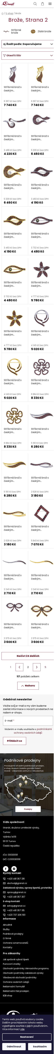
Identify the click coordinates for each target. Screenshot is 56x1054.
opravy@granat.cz (16, 892)
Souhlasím (40, 1046)
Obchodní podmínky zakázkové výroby (23, 972)
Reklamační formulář (14, 986)
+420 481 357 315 (15, 910)
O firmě (7, 938)
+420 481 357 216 (16, 878)
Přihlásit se (14, 741)
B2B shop (7, 995)
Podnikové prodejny (13, 933)
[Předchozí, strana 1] (19, 667)
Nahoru (30, 685)
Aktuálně (7, 924)
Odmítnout (14, 1046)
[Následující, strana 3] (37, 667)
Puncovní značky (11, 963)
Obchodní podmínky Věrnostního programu (26, 968)
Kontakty (7, 947)
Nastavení (27, 1037)
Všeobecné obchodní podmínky (19, 977)
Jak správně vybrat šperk (16, 959)
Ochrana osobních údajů (16, 982)
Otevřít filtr (13, 55)
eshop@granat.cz (16, 905)
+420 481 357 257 (16, 896)
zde (22, 1029)
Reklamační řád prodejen (16, 991)
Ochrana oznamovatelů (15, 942)
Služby (6, 929)
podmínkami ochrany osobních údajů (33, 730)
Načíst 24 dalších (28, 656)
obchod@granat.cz (17, 883)
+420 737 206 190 (16, 914)
